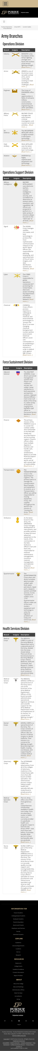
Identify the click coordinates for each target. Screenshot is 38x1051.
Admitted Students (18, 934)
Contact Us (19, 1046)
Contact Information (18, 972)
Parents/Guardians (18, 922)
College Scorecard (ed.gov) (18, 1044)
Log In (19, 1024)
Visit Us (18, 952)
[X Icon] (12, 1021)
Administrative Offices (18, 990)
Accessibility (6, 1043)
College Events (18, 966)
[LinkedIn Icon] (33, 1021)
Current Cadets (27, 27)
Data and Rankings (18, 987)
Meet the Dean (18, 993)
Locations (18, 949)
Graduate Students (18, 919)
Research (18, 955)
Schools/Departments (18, 946)
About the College (18, 983)
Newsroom (18, 963)
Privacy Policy (30, 1044)
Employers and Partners (18, 928)
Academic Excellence (18, 969)
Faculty (18, 931)
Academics (18, 942)
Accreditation (18, 996)
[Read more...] (26, 67)
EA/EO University (15, 1043)
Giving (18, 999)
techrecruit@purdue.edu (19, 1035)
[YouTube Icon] (19, 1021)
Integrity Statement (26, 1043)
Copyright (6, 1039)
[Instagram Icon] (26, 1021)
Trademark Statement (19, 1041)
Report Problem (18, 975)
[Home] (17, 12)
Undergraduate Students (18, 916)
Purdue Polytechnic (6, 27)
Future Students (18, 913)
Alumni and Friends (18, 925)
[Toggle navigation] (4, 21)
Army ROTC (17, 27)
